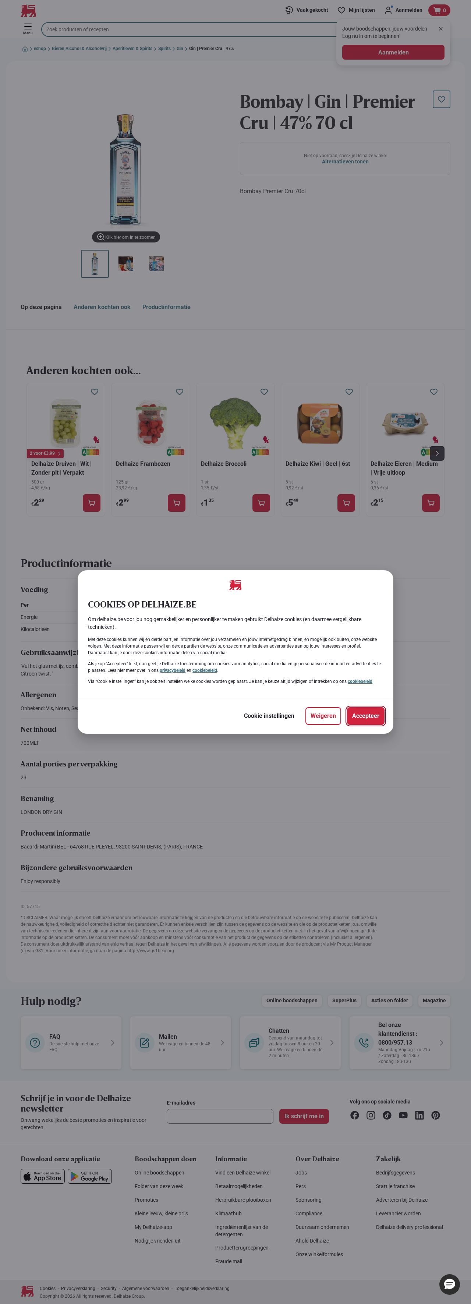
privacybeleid (172, 670)
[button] (449, 1284)
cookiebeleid (204, 670)
